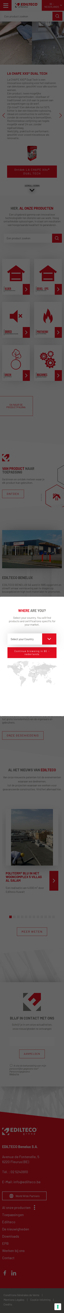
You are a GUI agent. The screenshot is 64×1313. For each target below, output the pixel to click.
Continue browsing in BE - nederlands (32, 653)
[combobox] (32, 639)
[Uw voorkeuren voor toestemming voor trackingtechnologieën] (57, 1306)
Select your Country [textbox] (22, 639)
